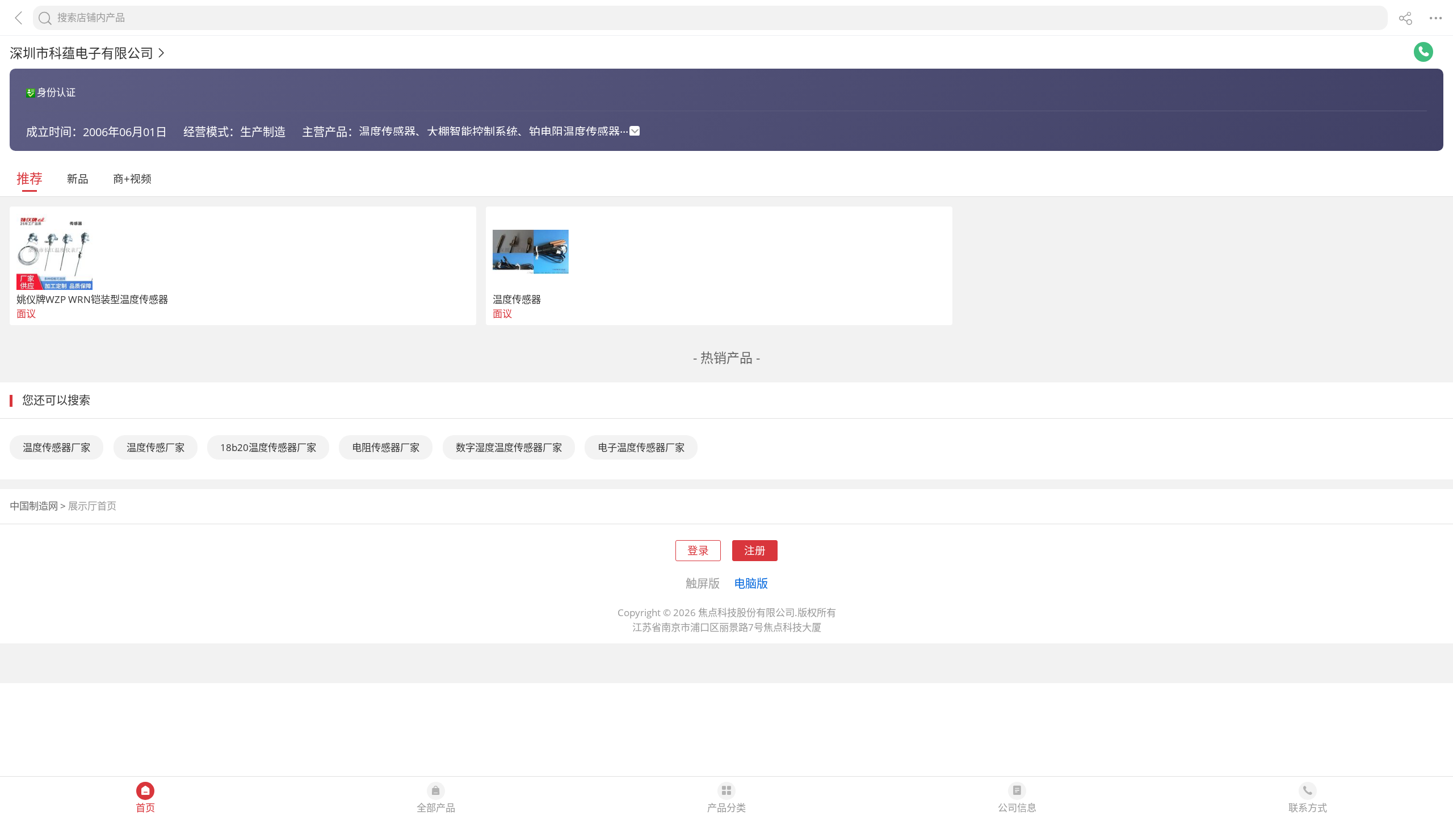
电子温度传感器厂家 (641, 447)
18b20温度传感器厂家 (268, 447)
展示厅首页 (92, 505)
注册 (755, 550)
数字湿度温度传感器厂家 (509, 447)
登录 (698, 550)
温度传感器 (517, 299)
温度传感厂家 (155, 447)
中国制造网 (34, 505)
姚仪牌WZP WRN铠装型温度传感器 (92, 299)
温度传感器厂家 (56, 447)
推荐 (29, 178)
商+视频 (132, 178)
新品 (78, 178)
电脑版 (751, 583)
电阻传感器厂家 (385, 447)
